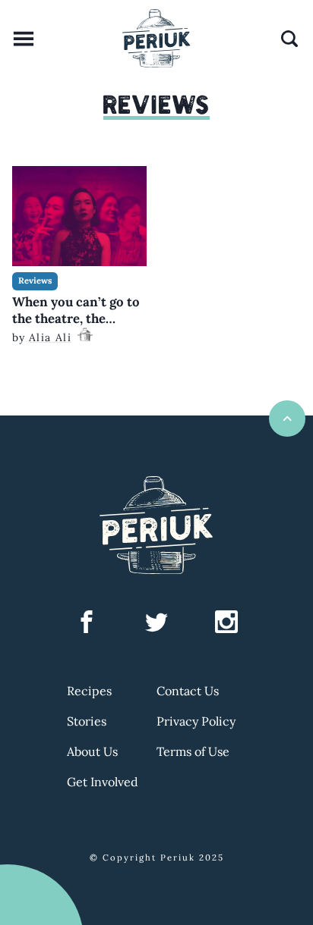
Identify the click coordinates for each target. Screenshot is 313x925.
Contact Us (187, 690)
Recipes (89, 690)
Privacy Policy (196, 721)
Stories (86, 721)
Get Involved (102, 781)
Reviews (35, 280)
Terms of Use (192, 751)
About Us (92, 751)
